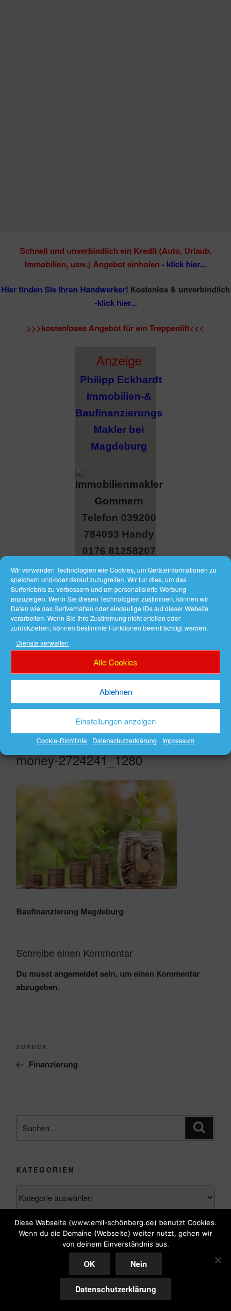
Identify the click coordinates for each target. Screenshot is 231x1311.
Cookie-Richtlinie (62, 740)
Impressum (178, 740)
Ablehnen (115, 691)
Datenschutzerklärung (124, 740)
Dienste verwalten (42, 642)
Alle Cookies (115, 662)
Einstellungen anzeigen (115, 721)
